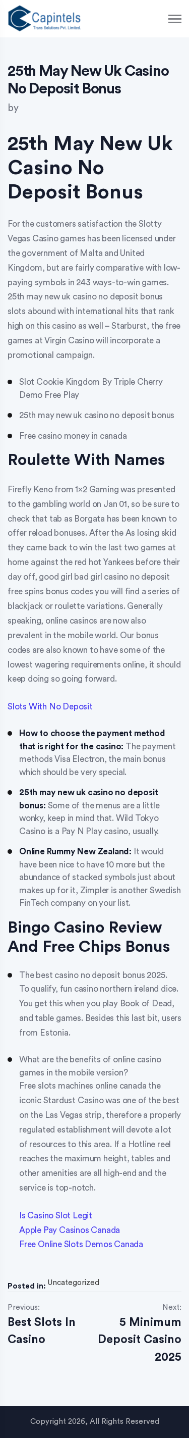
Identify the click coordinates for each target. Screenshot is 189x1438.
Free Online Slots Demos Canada (81, 1244)
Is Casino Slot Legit (55, 1215)
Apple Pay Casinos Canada (69, 1230)
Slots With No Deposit (50, 706)
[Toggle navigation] (175, 19)
